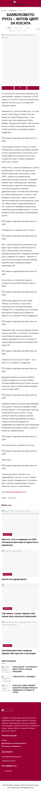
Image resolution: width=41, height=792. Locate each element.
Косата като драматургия (14, 579)
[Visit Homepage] (20, 3)
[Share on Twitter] (20, 88)
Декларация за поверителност (14, 743)
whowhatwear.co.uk (18, 492)
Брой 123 (12, 498)
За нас (4, 740)
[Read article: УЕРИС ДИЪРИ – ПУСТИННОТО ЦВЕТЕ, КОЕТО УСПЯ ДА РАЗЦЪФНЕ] (6, 669)
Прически (22, 10)
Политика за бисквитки (11, 746)
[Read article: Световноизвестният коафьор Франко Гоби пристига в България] (20, 634)
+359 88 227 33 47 (8, 761)
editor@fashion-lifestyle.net (11, 757)
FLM (9, 28)
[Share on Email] (33, 88)
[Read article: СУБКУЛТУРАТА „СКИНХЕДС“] (6, 679)
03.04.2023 (18, 28)
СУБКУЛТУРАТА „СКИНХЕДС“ (24, 677)
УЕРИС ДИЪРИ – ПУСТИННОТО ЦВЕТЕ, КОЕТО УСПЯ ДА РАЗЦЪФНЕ (25, 669)
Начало (4, 10)
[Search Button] (38, 3)
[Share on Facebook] (8, 88)
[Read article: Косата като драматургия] (20, 563)
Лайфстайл (12, 10)
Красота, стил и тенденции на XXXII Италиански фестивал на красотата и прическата (20, 542)
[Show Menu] (3, 3)
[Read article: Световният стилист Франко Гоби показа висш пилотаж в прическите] (20, 597)
